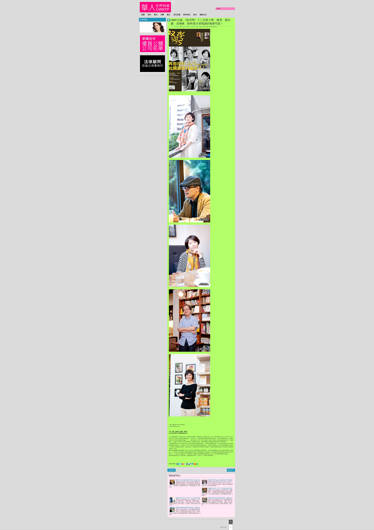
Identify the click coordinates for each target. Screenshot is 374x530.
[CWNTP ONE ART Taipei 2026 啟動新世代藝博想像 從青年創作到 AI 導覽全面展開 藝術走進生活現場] (205, 482)
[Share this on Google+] (182, 464)
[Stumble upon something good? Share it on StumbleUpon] (185, 464)
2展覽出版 (176, 26)
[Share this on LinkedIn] (192, 464)
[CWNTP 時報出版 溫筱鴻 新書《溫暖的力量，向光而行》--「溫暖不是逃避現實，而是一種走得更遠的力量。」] (205, 500)
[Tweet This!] (180, 464)
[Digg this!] (187, 464)
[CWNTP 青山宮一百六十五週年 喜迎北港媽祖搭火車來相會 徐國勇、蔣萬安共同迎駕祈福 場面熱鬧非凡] (205, 490)
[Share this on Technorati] (197, 464)
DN (169, 20)
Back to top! (231, 522)
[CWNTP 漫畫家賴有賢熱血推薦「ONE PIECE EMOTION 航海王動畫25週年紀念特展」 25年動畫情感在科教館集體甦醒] (172, 510)
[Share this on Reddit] (195, 464)
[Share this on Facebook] (178, 464)
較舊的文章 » (231, 470)
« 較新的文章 (171, 470)
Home (172, 26)
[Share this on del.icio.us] (190, 464)
